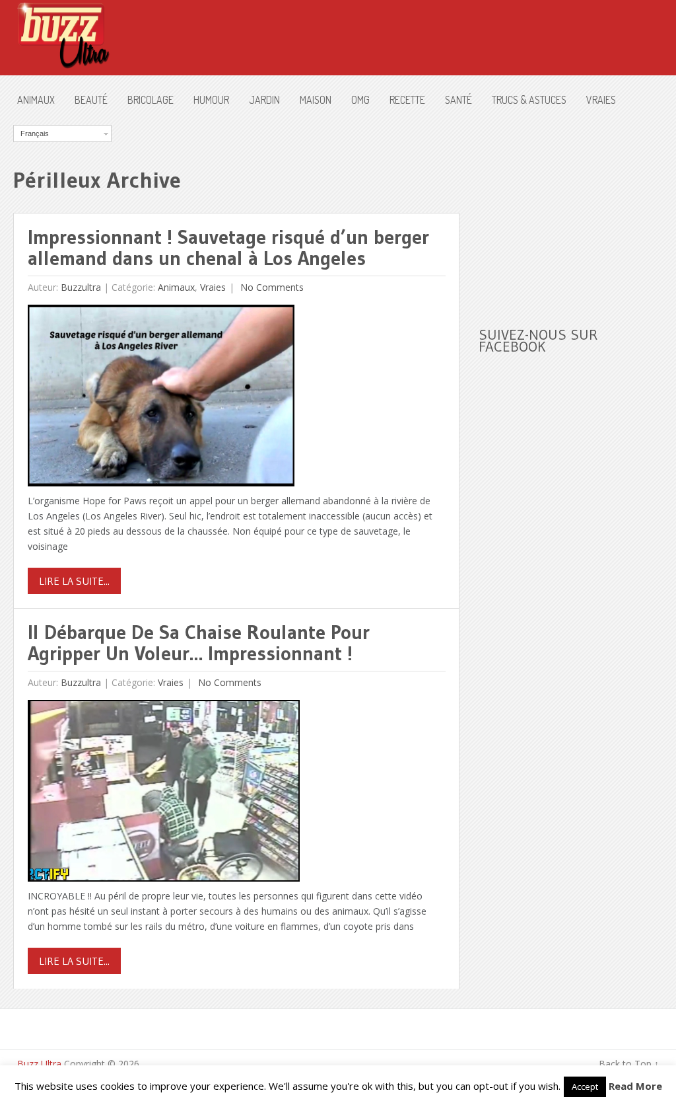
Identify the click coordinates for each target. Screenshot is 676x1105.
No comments (271, 287)
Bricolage (150, 99)
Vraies (601, 99)
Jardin (264, 99)
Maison (315, 99)
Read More (635, 1085)
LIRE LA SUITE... (74, 581)
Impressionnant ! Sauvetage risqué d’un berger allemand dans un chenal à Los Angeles (228, 247)
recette (407, 99)
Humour (211, 99)
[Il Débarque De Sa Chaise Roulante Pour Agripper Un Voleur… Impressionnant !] (164, 794)
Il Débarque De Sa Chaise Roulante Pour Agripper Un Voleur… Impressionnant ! (199, 643)
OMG (360, 99)
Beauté (91, 99)
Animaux (36, 99)
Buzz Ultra (39, 1063)
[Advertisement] (577, 207)
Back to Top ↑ (629, 1063)
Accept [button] (585, 1086)
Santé (458, 99)
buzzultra (81, 287)
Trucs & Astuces (529, 99)
